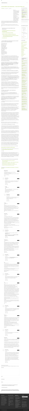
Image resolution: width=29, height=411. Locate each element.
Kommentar (2, 367)
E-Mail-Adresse (3, 379)
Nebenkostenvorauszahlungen (24, 48)
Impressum (23, 398)
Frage (1, 402)
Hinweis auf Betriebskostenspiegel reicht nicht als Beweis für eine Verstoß (10, 35)
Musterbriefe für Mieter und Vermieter (10, 401)
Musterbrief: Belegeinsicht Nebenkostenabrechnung (7, 149)
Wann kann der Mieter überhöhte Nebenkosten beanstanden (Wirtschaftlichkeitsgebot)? (8, 160)
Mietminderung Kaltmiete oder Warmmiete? (17, 403)
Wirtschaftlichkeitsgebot (12, 257)
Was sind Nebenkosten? (10, 397)
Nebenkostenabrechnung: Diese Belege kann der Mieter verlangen (8, 147)
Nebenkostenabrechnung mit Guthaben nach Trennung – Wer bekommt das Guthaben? (10, 390)
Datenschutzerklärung (24, 399)
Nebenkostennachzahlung (24, 47)
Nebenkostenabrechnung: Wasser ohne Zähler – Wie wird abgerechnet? (24, 91)
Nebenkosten (22, 49)
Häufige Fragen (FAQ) (10, 400)
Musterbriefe (23, 404)
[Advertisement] (7, 15)
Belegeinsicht (6, 233)
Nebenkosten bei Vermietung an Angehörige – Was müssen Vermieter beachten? (9, 389)
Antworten (18, 178)
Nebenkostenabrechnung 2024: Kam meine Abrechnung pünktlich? (17, 398)
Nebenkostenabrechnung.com (4, 396)
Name (2, 376)
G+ (22, 400)
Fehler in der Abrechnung (23, 44)
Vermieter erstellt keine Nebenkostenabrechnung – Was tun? (24, 104)
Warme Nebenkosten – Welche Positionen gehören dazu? (17, 405)
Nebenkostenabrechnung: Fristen (11, 399)
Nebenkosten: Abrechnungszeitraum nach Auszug (24, 78)
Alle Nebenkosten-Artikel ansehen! (24, 17)
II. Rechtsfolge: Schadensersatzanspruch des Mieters (7, 32)
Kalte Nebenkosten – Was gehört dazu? (18, 406)
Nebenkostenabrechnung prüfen (11, 403)
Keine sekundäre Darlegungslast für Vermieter (7, 36)
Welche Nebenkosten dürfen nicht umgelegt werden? (24, 94)
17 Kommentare (10, 8)
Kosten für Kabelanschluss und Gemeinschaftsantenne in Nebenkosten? (18, 400)
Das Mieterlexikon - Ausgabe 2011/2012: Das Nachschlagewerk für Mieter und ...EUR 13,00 (25, 34)
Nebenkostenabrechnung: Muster (11, 405)
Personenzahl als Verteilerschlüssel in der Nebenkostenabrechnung (24, 109)
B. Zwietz (6, 186)
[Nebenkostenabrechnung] (1, 0)
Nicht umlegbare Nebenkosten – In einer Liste (24, 66)
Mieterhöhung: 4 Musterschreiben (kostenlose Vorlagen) (24, 75)
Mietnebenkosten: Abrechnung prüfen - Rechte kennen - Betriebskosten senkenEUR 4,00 (24, 29)
